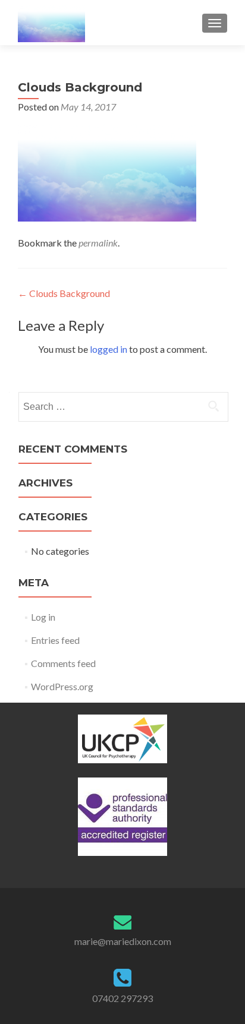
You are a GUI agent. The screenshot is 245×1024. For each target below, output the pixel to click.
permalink (98, 242)
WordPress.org (62, 686)
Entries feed (55, 640)
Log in (43, 616)
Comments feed (63, 663)
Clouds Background (64, 293)
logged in (108, 349)
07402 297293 (122, 998)
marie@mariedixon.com (122, 941)
